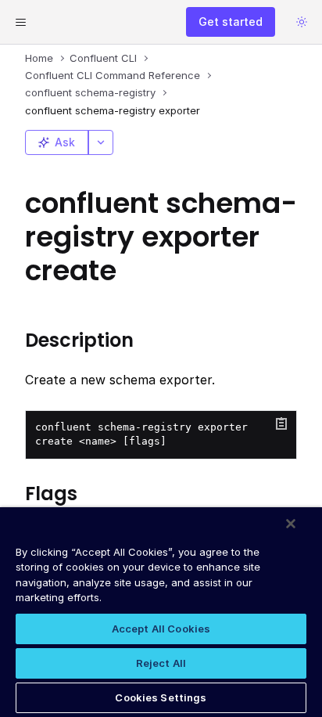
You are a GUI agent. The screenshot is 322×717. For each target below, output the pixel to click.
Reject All (161, 663)
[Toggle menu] (20, 22)
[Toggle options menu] (101, 142)
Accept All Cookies (161, 628)
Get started (231, 21)
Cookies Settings (160, 697)
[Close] (290, 523)
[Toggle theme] (302, 22)
